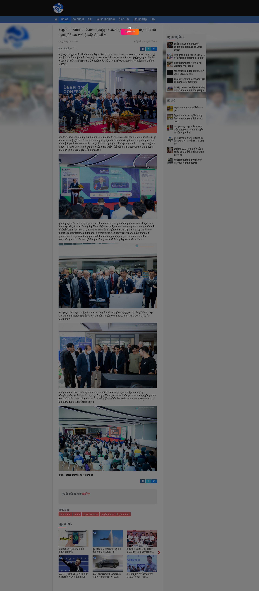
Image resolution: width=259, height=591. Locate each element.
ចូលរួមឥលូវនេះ (130, 32)
